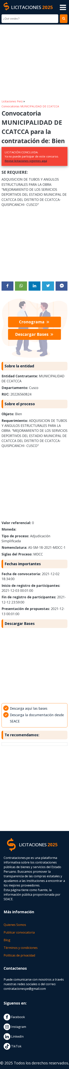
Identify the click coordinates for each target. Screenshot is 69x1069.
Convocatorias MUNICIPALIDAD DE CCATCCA (30, 106)
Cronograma (32, 322)
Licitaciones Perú (12, 101)
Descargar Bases (32, 334)
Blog (7, 940)
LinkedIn (17, 1036)
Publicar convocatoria (19, 932)
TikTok (15, 1046)
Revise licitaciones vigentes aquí (26, 161)
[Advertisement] (34, 60)
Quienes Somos (15, 925)
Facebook (17, 1017)
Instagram (18, 1027)
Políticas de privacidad (19, 955)
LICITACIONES (32, 7)
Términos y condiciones (21, 948)
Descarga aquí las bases (28, 708)
